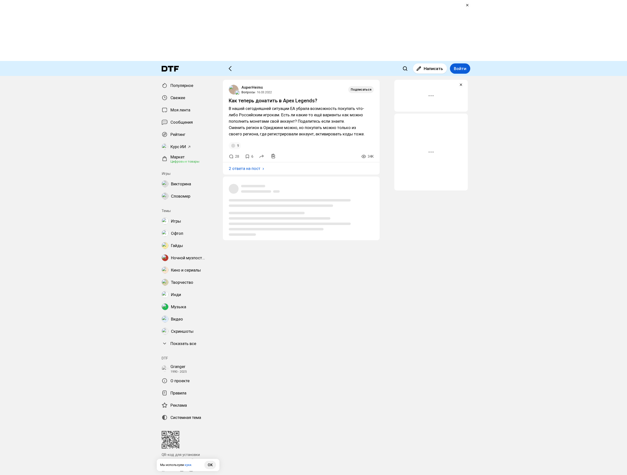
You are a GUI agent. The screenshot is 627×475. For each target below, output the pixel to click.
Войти (460, 68)
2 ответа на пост (244, 168)
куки (188, 465)
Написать (433, 68)
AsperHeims (252, 87)
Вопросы (248, 92)
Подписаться (361, 89)
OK (210, 465)
